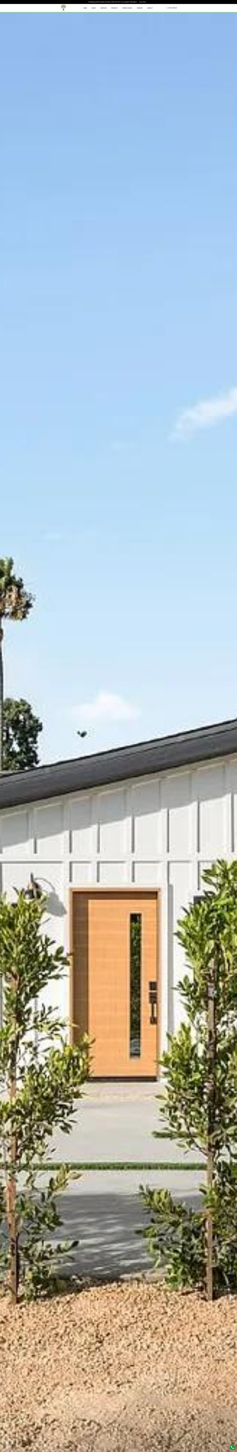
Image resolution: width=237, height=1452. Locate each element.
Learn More (142, 2)
